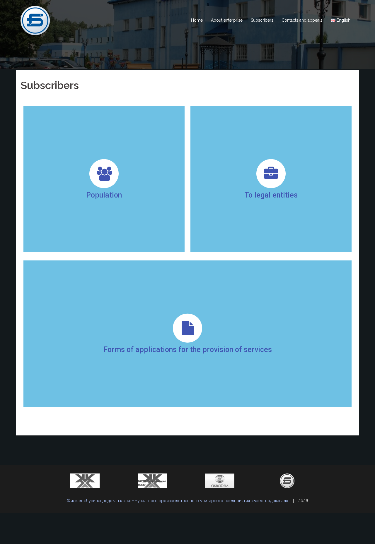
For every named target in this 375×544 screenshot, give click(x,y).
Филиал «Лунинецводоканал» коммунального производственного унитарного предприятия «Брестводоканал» (177, 500)
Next (300, 480)
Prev (75, 480)
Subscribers (262, 20)
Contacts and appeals (302, 20)
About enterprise (227, 20)
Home (197, 20)
